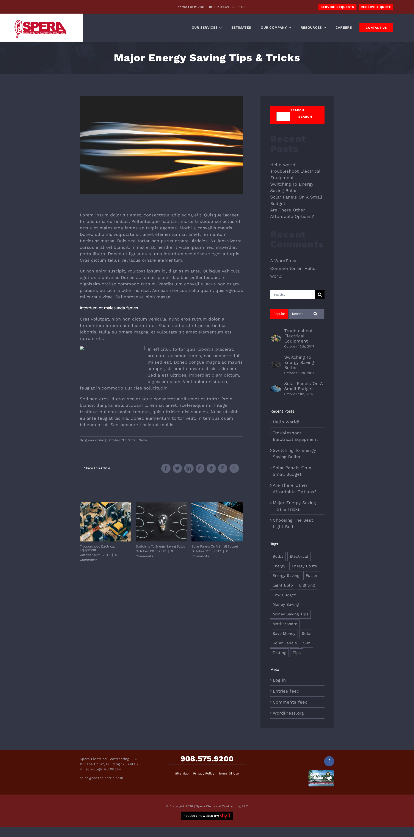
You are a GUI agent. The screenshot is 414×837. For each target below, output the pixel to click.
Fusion (312, 575)
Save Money (284, 633)
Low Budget (284, 595)
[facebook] (329, 761)
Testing (279, 652)
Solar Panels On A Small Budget (217, 522)
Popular (279, 314)
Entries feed (286, 691)
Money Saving (286, 604)
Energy (279, 566)
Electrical (299, 556)
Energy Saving (286, 575)
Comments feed (290, 702)
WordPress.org (288, 713)
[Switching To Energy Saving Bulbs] (275, 364)
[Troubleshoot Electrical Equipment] (275, 338)
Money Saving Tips (290, 614)
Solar (307, 633)
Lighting (307, 585)
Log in (279, 680)
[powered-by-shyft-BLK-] (207, 813)
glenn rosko (94, 440)
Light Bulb (283, 585)
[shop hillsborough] (321, 772)
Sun (307, 643)
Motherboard (285, 623)
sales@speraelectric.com (101, 778)
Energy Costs (304, 566)
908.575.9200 (207, 758)
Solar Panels (285, 643)
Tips (297, 652)
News (143, 440)
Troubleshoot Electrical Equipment (105, 522)
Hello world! (283, 164)
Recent (297, 314)
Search (297, 110)
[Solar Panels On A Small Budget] (275, 388)
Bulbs (278, 556)
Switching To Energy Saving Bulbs (161, 522)
